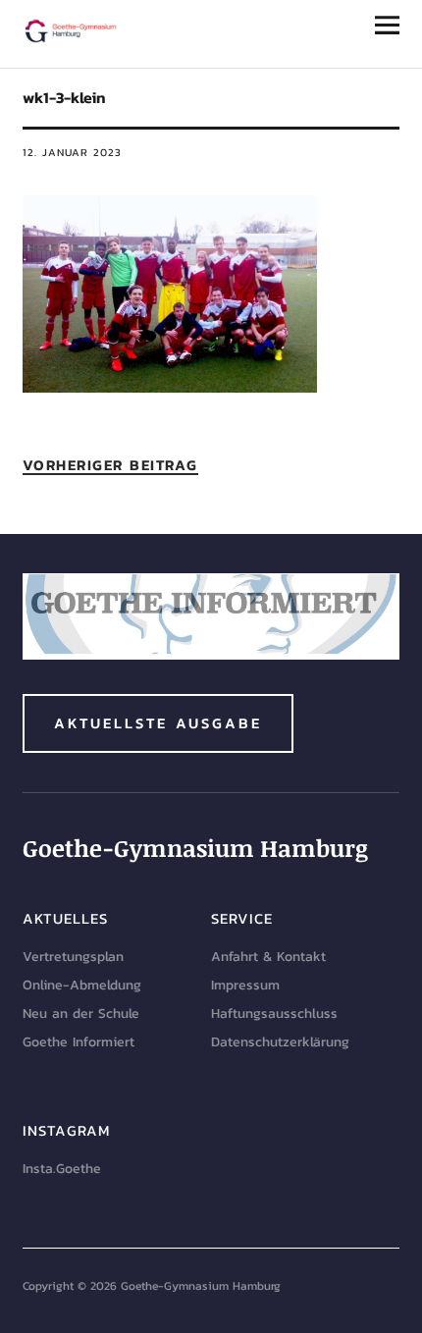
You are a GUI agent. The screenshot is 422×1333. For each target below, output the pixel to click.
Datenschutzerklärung (280, 1042)
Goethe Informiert (78, 1042)
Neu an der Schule (81, 1013)
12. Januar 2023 (72, 152)
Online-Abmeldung (82, 985)
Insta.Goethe (62, 1168)
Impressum (245, 985)
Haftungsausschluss (274, 1013)
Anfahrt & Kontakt (268, 956)
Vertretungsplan (73, 956)
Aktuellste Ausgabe (158, 723)
